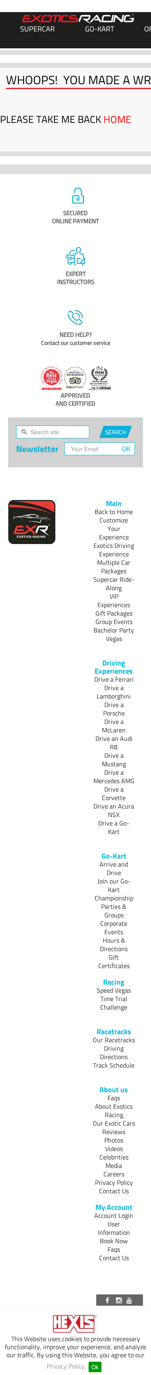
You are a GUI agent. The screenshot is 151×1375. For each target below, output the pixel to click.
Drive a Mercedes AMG (113, 776)
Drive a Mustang (114, 760)
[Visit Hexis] (75, 1324)
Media (113, 1165)
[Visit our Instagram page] (120, 1300)
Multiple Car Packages (113, 567)
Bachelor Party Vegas (113, 634)
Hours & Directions (114, 944)
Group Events (113, 621)
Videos (114, 1148)
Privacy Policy (66, 1366)
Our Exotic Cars (114, 1123)
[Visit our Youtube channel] (130, 1300)
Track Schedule (113, 1065)
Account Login (113, 1215)
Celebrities (113, 1157)
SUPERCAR (37, 29)
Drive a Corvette (114, 793)
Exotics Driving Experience (113, 550)
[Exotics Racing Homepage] (78, 19)
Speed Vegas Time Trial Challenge (114, 998)
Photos (113, 1140)
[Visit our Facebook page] (109, 1300)
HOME (117, 119)
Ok (95, 1367)
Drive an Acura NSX (113, 810)
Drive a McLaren (114, 726)
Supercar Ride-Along (113, 583)
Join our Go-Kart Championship (114, 889)
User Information (114, 1228)
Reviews (113, 1132)
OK (126, 448)
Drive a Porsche (114, 709)
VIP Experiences (113, 600)
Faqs (114, 1098)
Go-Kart (99, 29)
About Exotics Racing (113, 1110)
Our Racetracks (114, 1040)
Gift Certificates (114, 961)
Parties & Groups (113, 911)
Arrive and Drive (113, 868)
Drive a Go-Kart (113, 827)
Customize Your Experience (114, 528)
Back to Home (114, 511)
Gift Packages (113, 613)
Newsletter (37, 449)
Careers (113, 1174)
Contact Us (114, 1191)
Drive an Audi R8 (113, 743)
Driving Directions (114, 1052)
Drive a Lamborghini (114, 692)
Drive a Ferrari (114, 679)
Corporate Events (113, 928)
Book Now (114, 1241)
